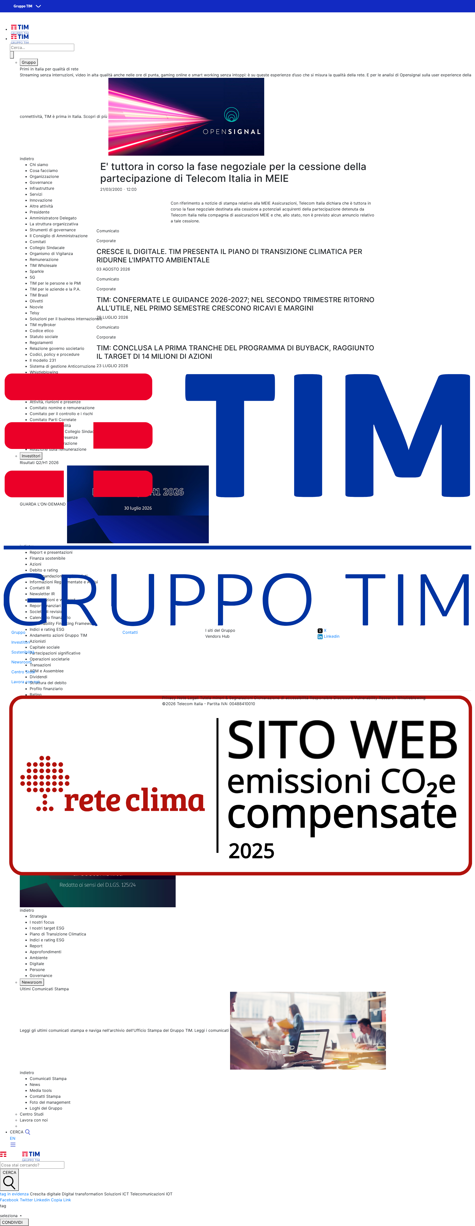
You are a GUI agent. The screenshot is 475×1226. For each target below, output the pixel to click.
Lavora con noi (25, 681)
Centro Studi (23, 671)
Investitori (20, 642)
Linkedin (42, 1199)
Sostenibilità (22, 652)
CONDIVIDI (13, 1222)
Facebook (9, 1199)
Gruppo (29, 62)
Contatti (130, 632)
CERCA (9, 1172)
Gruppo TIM (23, 6)
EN (12, 1138)
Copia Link (61, 1199)
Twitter (26, 1199)
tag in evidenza (14, 1193)
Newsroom (32, 982)
